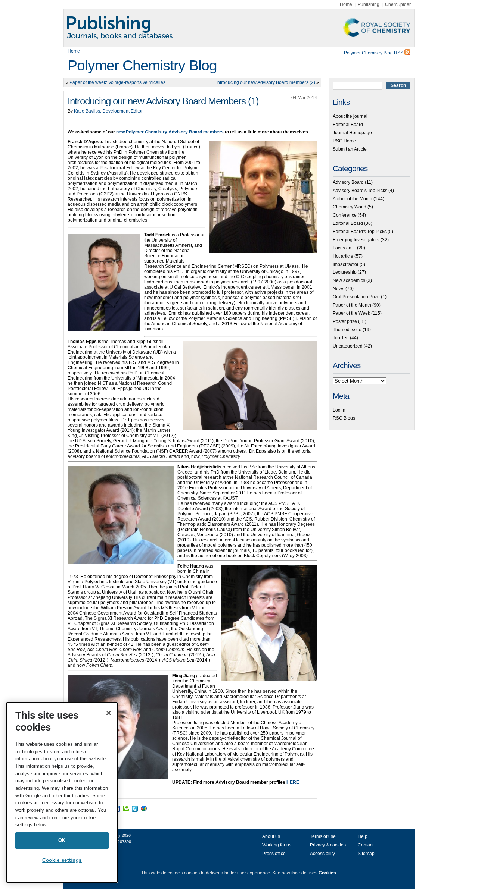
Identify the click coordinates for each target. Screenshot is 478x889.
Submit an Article (350, 149)
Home (346, 4)
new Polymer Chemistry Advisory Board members (170, 132)
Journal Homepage (352, 132)
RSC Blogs (344, 418)
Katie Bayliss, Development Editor (108, 111)
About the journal (350, 116)
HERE (292, 782)
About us (271, 836)
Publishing (368, 4)
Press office (274, 853)
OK (62, 840)
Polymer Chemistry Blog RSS (374, 53)
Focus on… (344, 248)
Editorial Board (348, 124)
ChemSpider (398, 4)
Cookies (327, 873)
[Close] (108, 713)
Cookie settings (62, 860)
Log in (339, 410)
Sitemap (366, 853)
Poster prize (345, 321)
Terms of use (323, 836)
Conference (345, 215)
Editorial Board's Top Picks (360, 231)
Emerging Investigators (356, 239)
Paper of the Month (352, 305)
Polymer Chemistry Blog (142, 65)
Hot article (343, 256)
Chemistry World (349, 207)
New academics (349, 280)
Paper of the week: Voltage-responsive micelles (117, 82)
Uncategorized (348, 346)
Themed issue (347, 329)
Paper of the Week (351, 313)
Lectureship (345, 272)
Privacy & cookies (328, 845)
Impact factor (345, 264)
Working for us (276, 845)
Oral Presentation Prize (356, 296)
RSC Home (344, 141)
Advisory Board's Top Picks (360, 190)
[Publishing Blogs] (239, 28)
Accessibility (322, 853)
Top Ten (341, 337)
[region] (62, 792)
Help (362, 836)
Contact (365, 845)
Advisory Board (348, 182)
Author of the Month (352, 198)
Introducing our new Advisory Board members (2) (265, 82)
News (338, 288)
